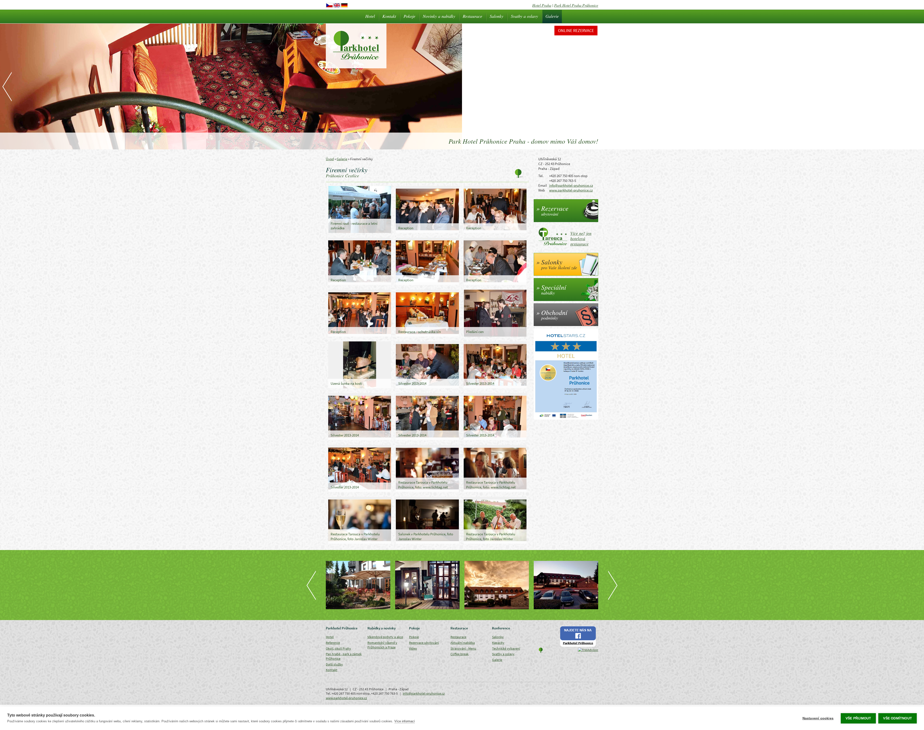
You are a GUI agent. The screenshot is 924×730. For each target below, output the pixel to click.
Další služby (334, 664)
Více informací (404, 721)
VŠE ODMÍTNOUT (897, 718)
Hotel (370, 16)
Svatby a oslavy (524, 16)
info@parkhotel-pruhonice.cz (571, 185)
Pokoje (409, 16)
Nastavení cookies (818, 718)
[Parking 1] (566, 585)
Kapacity (498, 642)
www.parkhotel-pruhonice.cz (571, 190)
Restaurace (472, 16)
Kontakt (389, 16)
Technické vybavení (506, 648)
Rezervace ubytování (424, 642)
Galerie (552, 16)
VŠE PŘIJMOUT (858, 718)
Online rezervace (576, 30)
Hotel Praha (541, 5)
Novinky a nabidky (439, 16)
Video (413, 648)
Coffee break (459, 654)
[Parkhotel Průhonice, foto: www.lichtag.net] (358, 585)
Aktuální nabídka (462, 642)
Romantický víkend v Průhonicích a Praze (382, 644)
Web (541, 190)
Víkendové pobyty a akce (385, 637)
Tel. (541, 175)
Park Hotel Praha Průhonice (576, 5)
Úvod (330, 159)
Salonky (496, 16)
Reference (333, 642)
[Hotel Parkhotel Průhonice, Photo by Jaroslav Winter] (427, 585)
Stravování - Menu (463, 648)
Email (542, 185)
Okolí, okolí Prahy (338, 648)
